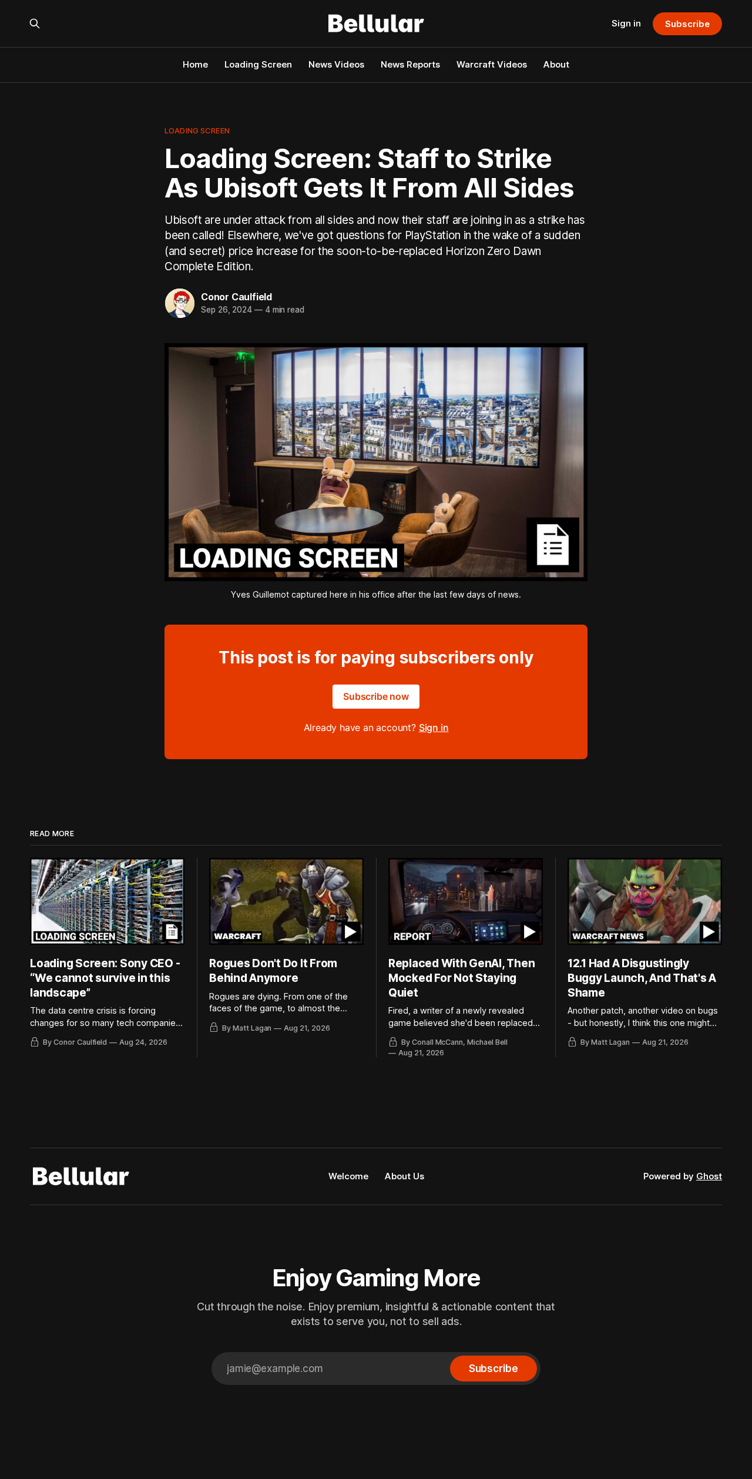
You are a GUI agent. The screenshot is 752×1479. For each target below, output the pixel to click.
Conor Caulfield (236, 297)
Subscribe (687, 23)
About (556, 64)
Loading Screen (258, 64)
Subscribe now (376, 696)
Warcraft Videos (491, 64)
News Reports (410, 64)
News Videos (336, 64)
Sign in (626, 23)
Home (195, 64)
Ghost (709, 1176)
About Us (404, 1176)
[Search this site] (35, 23)
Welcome (348, 1176)
